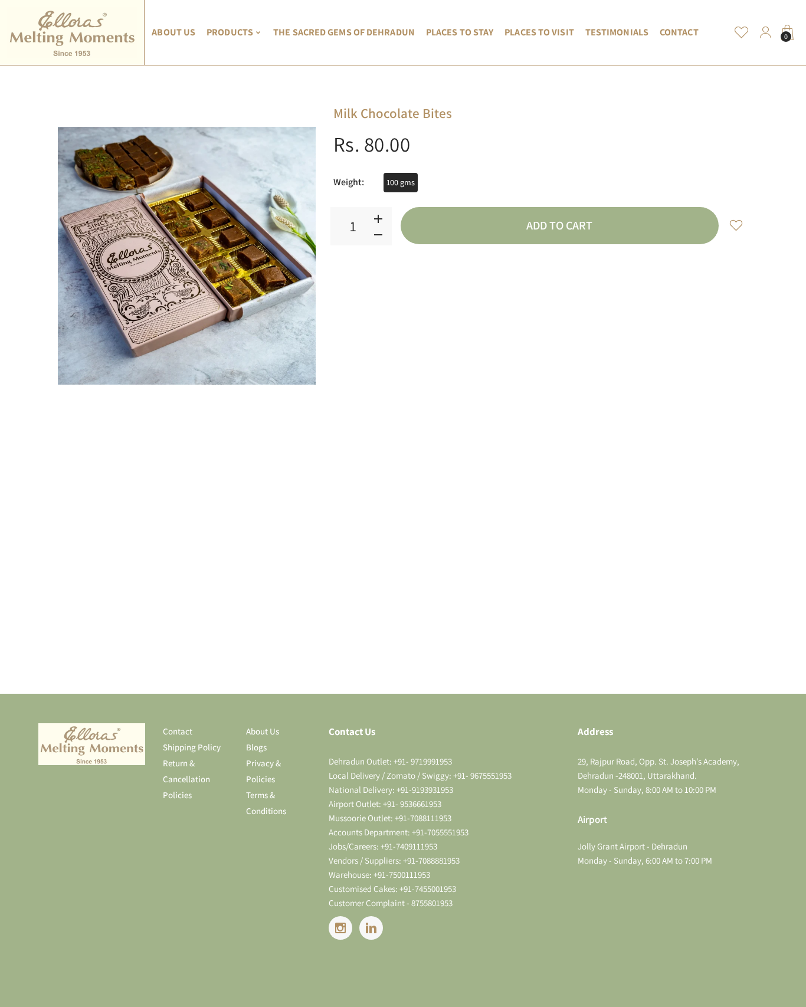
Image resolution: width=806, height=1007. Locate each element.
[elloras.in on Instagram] (340, 928)
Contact (177, 731)
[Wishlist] (741, 32)
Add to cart (559, 225)
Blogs (256, 747)
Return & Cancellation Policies (186, 779)
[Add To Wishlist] (736, 224)
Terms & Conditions (266, 802)
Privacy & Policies (263, 771)
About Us (262, 731)
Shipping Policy (192, 747)
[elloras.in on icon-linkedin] (371, 928)
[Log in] (765, 32)
